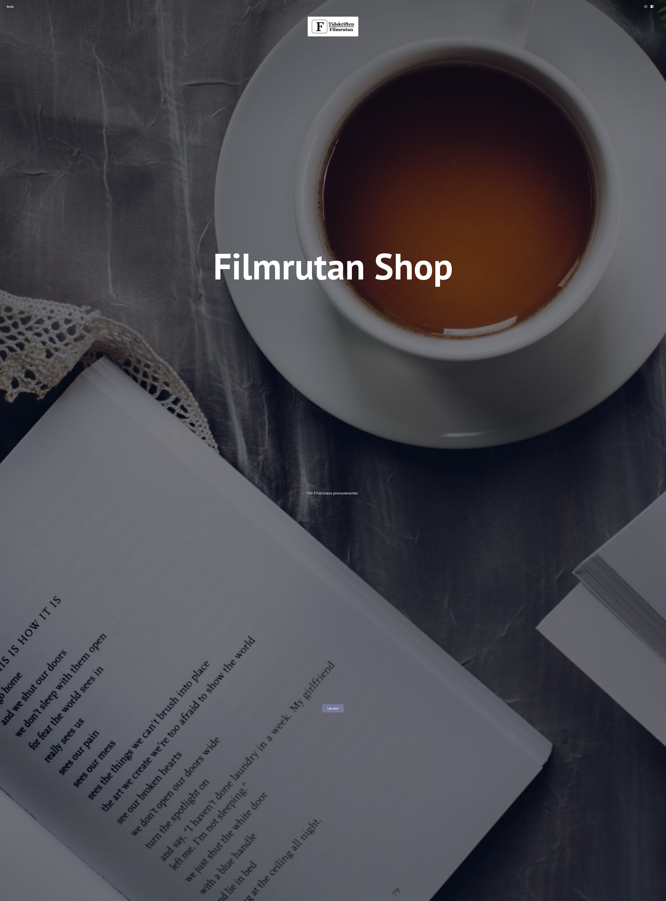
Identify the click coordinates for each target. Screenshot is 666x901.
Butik (10, 6)
